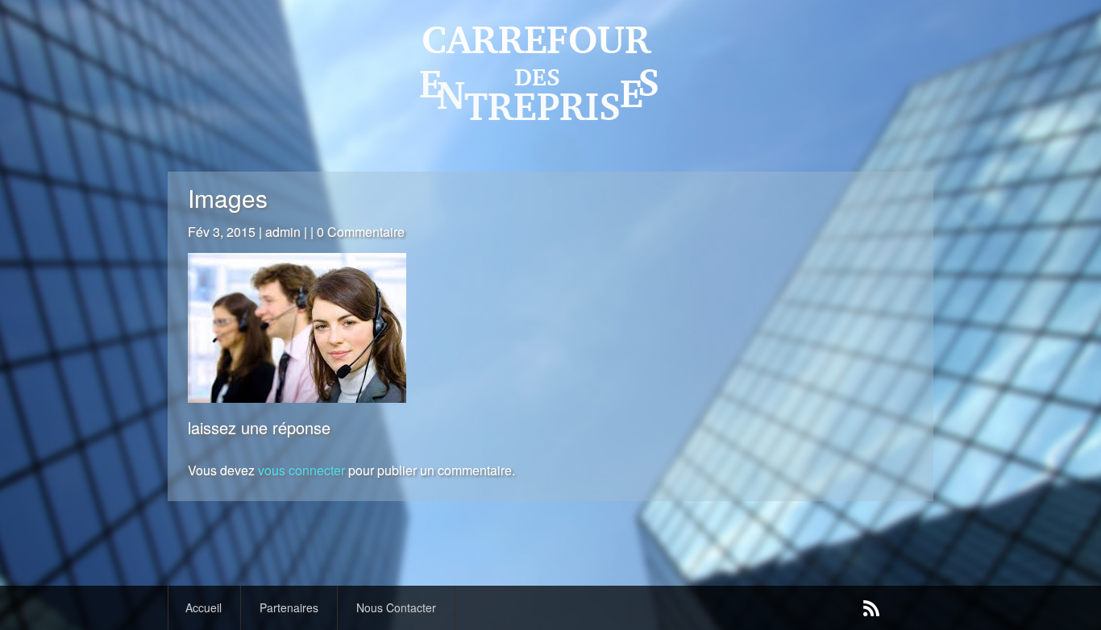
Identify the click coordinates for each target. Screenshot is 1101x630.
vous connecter (301, 470)
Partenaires (289, 607)
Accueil (203, 607)
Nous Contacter (396, 607)
